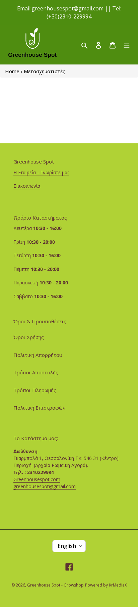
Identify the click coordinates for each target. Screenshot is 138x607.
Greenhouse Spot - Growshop (55, 585)
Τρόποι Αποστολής (35, 372)
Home (12, 71)
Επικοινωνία (26, 186)
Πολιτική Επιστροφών (39, 407)
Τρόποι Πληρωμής (34, 390)
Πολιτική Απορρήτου (37, 355)
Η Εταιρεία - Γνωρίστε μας (41, 172)
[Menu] (127, 45)
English (67, 546)
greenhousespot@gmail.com (44, 486)
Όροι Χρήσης (28, 337)
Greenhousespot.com (36, 479)
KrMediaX (118, 585)
